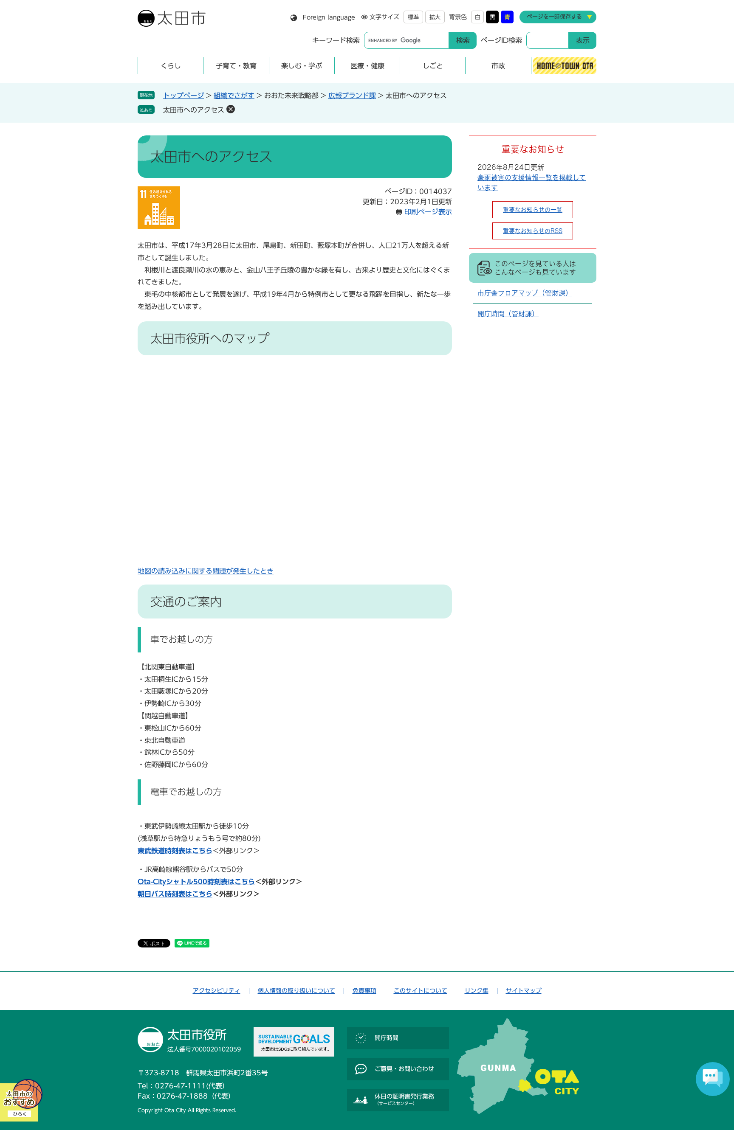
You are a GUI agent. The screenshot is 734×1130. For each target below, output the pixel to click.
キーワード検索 (336, 40)
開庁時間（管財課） (508, 313)
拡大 (434, 17)
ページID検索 (501, 40)
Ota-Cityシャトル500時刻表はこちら (196, 881)
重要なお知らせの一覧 (532, 210)
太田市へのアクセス (193, 110)
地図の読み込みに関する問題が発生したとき (206, 571)
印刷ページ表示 (428, 211)
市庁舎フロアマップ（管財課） (524, 293)
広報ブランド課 (352, 95)
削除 (230, 109)
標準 (413, 17)
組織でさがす (234, 95)
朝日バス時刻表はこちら (175, 894)
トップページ (183, 95)
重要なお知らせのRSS (532, 231)
